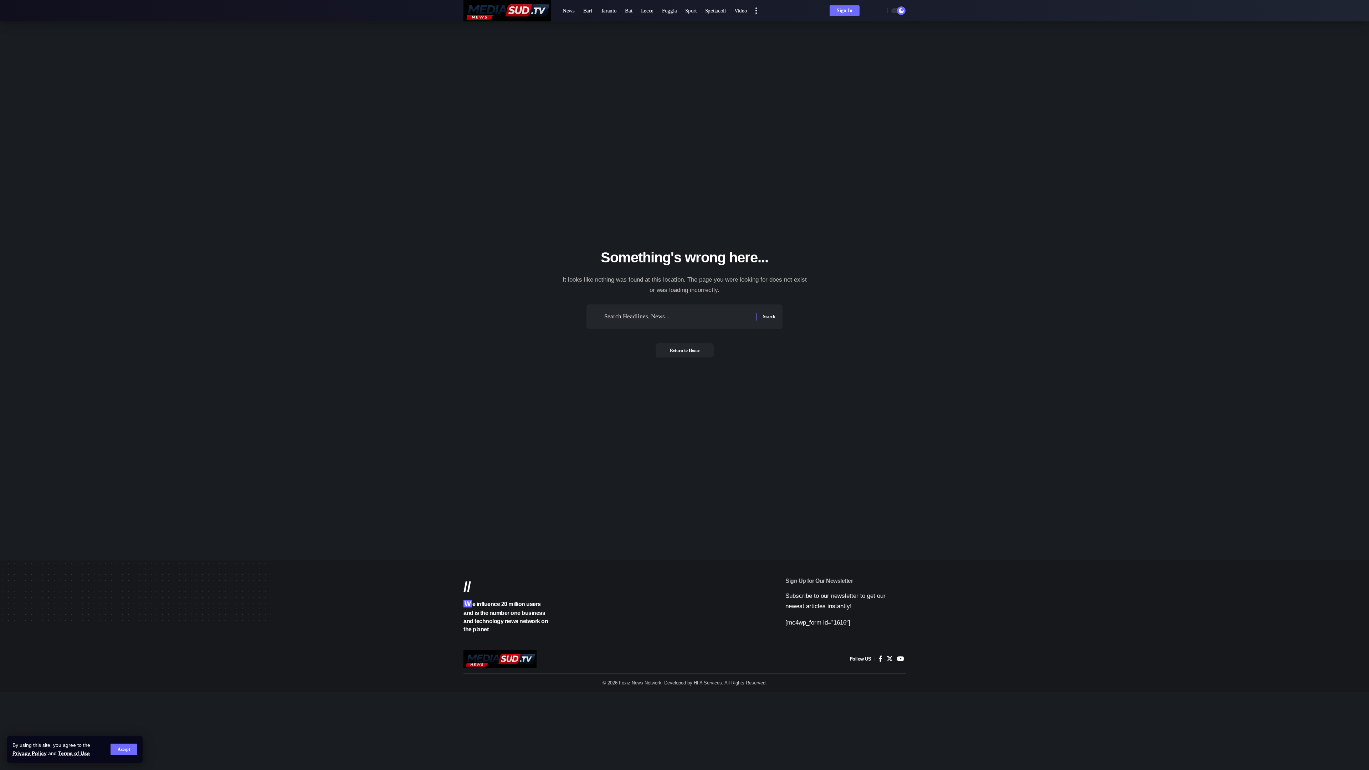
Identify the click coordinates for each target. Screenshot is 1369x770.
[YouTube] (900, 659)
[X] (889, 659)
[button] (124, 749)
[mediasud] (507, 10)
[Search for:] (677, 316)
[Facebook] (880, 659)
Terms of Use (74, 753)
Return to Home (684, 350)
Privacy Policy (29, 753)
